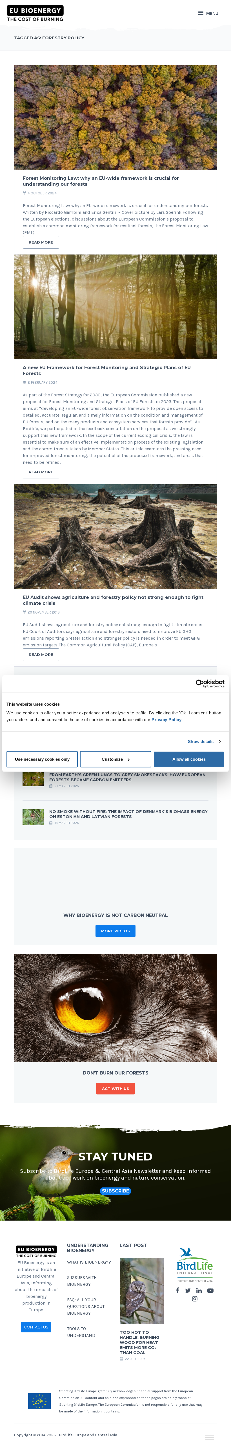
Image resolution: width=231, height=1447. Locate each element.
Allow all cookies (189, 759)
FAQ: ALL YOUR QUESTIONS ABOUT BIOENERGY (86, 1306)
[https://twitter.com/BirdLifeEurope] (188, 1290)
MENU (212, 13)
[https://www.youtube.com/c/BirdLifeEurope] (210, 1290)
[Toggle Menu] (209, 1437)
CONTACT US (36, 1327)
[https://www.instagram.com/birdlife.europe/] (194, 1299)
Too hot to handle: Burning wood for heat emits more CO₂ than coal (139, 1342)
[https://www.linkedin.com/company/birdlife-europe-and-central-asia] (199, 1290)
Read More (41, 242)
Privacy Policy (166, 719)
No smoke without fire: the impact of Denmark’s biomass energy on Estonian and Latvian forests (128, 814)
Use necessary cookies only (42, 759)
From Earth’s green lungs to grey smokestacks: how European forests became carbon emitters (127, 777)
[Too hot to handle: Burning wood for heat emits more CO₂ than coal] (142, 1290)
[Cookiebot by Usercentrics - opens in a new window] (200, 683)
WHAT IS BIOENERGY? (89, 1262)
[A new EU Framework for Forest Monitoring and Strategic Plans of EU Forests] (115, 307)
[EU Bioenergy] (35, 13)
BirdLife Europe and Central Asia (88, 1435)
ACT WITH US (115, 1088)
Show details (201, 741)
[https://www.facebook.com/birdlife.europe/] (177, 1290)
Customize (112, 759)
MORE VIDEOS (115, 931)
